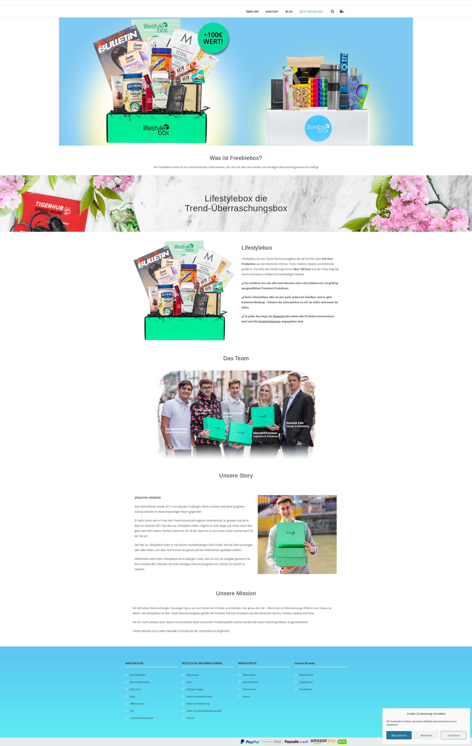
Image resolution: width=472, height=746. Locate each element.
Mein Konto (249, 675)
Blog (289, 11)
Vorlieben (454, 735)
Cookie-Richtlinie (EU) (141, 718)
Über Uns (252, 11)
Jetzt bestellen (311, 11)
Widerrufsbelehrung (197, 703)
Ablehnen (426, 735)
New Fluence (306, 675)
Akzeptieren (399, 735)
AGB (188, 682)
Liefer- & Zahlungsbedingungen (204, 710)
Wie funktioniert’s (140, 682)
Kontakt (272, 11)
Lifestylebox (306, 682)
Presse (190, 718)
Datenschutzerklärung (198, 696)
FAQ (132, 710)
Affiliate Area (137, 703)
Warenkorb (249, 689)
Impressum (192, 675)
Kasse (246, 696)
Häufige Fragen (195, 689)
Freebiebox (305, 689)
